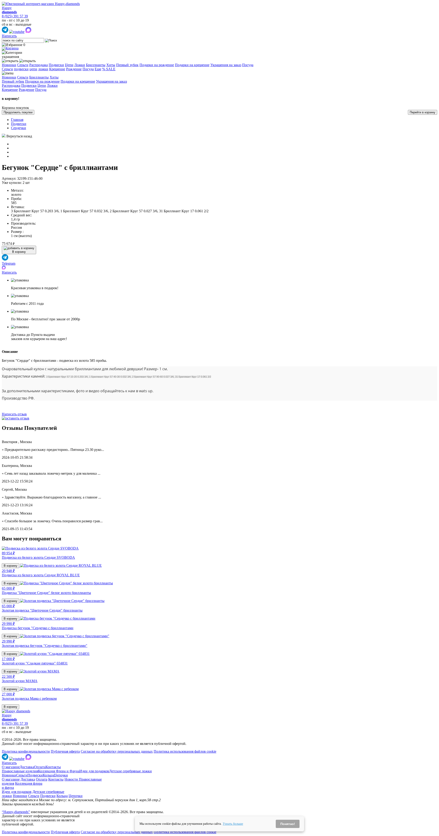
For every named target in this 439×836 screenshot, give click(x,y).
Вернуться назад (19, 136)
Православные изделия (20, 771)
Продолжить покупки (18, 112)
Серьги (22, 65)
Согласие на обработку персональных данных (117, 751)
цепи (33, 69)
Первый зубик (127, 65)
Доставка (27, 767)
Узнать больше (233, 823)
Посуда (247, 65)
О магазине (11, 767)
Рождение (74, 69)
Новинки (9, 65)
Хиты (110, 65)
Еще (98, 69)
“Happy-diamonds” (16, 812)
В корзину (10, 565)
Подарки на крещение (192, 65)
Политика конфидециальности (26, 751)
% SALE (108, 69)
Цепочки (61, 775)
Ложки (79, 65)
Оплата (40, 767)
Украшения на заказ (225, 65)
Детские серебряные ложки (130, 771)
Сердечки (18, 128)
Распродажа (38, 65)
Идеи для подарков (94, 771)
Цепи (69, 65)
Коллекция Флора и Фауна (58, 771)
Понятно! (287, 824)
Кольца (48, 775)
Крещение (57, 69)
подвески (21, 69)
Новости (71, 779)
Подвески (56, 65)
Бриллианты (95, 65)
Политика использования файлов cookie (185, 751)
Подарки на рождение (156, 65)
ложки (43, 69)
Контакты (53, 767)
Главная (17, 120)
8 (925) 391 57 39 (15, 16)
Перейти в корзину (422, 112)
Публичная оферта (65, 751)
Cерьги (7, 69)
